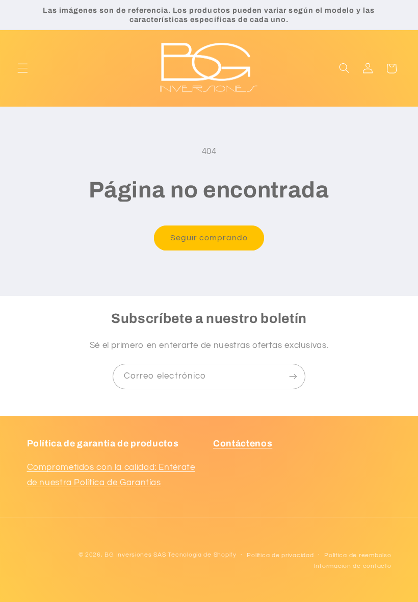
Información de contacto (352, 566)
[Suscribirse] (293, 376)
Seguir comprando (209, 238)
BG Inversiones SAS (135, 555)
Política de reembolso (357, 555)
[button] (22, 68)
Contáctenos (242, 443)
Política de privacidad (280, 555)
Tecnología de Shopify (202, 555)
